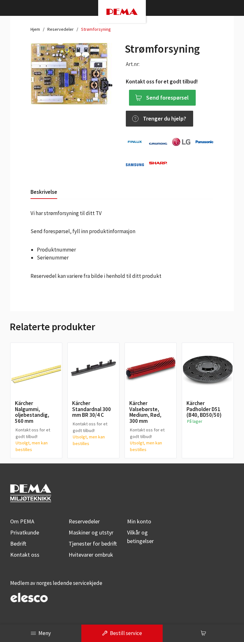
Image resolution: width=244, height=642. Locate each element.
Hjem (35, 29)
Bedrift (18, 543)
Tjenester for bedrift (93, 543)
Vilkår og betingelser (140, 537)
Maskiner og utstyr (91, 532)
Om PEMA (22, 521)
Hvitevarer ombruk (91, 554)
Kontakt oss (24, 554)
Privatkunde (24, 532)
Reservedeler (60, 29)
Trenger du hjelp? (164, 118)
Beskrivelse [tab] (43, 191)
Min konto (139, 521)
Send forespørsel (167, 97)
